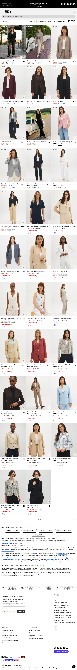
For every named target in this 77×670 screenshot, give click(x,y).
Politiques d (36, 638)
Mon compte (58, 598)
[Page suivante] (73, 519)
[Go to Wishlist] (70, 12)
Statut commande (59, 608)
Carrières (31, 633)
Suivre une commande (61, 603)
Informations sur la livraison (62, 613)
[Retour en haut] (73, 666)
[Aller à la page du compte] (72, 12)
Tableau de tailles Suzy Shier (62, 615)
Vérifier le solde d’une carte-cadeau (12, 638)
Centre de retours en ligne (62, 605)
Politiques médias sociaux (61, 668)
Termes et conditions (26, 668)
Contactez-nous (59, 620)
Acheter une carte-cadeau (10, 633)
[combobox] (38, 16)
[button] (74, 12)
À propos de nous (34, 630)
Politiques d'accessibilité (43, 668)
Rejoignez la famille (7, 3)
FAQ (55, 600)
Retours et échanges (60, 610)
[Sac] (74, 12)
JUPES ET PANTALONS (63, 531)
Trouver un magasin (7, 5)
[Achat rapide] (23, 57)
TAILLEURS (38, 535)
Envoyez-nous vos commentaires (64, 622)
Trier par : (32, 21)
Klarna (3, 643)
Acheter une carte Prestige (10, 640)
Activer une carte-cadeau (9, 635)
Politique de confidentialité (10, 668)
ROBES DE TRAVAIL (29, 531)
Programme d (36, 635)
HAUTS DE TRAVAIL (45, 531)
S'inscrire (21, 611)
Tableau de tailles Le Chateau (63, 617)
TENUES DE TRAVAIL (12, 531)
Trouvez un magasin (8, 630)
